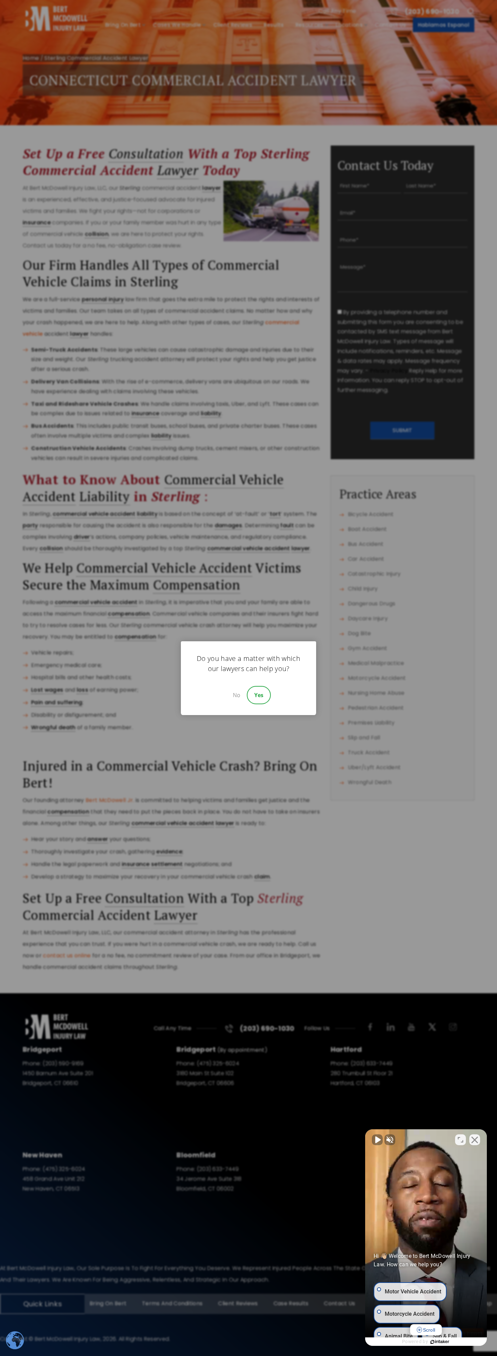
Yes (258, 695)
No (236, 695)
